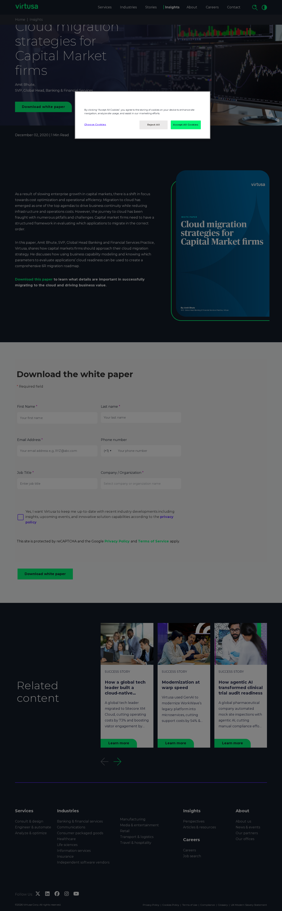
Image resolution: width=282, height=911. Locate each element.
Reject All (153, 124)
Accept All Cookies (185, 124)
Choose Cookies (95, 124)
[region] (142, 115)
